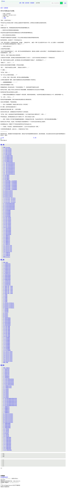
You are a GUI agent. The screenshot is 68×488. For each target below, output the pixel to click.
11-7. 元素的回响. (7, 445)
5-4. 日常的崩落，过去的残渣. (10, 185)
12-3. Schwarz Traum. (8, 353)
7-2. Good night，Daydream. (9, 199)
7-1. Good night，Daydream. (9, 198)
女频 (20, 2)
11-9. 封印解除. (6, 348)
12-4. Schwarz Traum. (8, 355)
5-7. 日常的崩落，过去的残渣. (10, 189)
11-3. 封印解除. (6, 340)
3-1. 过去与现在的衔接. (8, 379)
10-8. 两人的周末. (7, 227)
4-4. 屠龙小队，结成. (8, 290)
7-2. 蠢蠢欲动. (6, 408)
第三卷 (2, 365)
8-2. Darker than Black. (8, 415)
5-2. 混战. (5, 296)
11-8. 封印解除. (6, 347)
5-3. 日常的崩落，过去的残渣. (10, 183)
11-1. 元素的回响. (7, 437)
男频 (23, 2)
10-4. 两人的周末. (7, 221)
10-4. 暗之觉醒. (6, 330)
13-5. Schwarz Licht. (7, 250)
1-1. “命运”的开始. (7, 148)
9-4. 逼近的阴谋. (7, 322)
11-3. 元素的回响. (7, 440)
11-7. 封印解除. (6, 346)
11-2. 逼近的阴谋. (7, 230)
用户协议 (8, 478)
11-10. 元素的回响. (7, 450)
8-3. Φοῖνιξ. (5, 315)
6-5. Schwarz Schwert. (8, 195)
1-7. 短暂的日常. (7, 272)
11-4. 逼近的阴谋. (7, 232)
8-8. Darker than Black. (8, 422)
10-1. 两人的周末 (7, 217)
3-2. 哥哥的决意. (7, 282)
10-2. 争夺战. (6, 430)
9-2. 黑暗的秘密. (7, 424)
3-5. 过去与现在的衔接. (8, 384)
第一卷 (2, 144)
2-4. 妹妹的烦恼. (7, 279)
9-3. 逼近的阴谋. (7, 320)
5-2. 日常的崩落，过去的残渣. (10, 182)
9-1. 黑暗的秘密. (7, 423)
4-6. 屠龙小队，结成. (8, 293)
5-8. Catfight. (6, 397)
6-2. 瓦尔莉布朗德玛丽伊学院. (10, 399)
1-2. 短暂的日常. (7, 265)
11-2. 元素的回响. (7, 438)
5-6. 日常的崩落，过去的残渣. (10, 188)
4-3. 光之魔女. (6, 178)
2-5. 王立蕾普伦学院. (8, 161)
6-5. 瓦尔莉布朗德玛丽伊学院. (10, 404)
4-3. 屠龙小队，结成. (8, 289)
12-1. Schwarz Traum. (8, 351)
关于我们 (3, 478)
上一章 (2, 137)
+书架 (4, 17)
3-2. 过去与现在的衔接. (8, 380)
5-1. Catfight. (6, 388)
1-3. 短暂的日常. (7, 266)
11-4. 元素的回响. (7, 441)
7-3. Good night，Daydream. (9, 200)
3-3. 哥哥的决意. (7, 283)
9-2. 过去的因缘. (7, 212)
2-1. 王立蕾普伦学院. (8, 155)
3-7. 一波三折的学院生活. (9, 171)
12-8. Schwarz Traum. (8, 359)
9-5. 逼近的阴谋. (7, 323)
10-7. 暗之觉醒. (6, 334)
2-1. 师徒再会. (6, 376)
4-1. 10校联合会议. (7, 386)
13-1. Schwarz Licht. (7, 245)
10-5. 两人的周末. (7, 223)
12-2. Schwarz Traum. (8, 352)
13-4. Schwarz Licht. (7, 249)
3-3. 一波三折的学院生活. (9, 165)
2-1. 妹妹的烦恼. (7, 275)
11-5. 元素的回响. (7, 443)
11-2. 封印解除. (6, 339)
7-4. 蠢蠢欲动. (6, 411)
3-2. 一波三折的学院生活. (9, 164)
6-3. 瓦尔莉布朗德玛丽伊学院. (10, 401)
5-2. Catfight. (6, 390)
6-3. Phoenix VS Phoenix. (8, 305)
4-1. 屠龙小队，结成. (8, 286)
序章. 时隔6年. (6, 367)
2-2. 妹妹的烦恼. (7, 276)
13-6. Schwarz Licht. (7, 251)
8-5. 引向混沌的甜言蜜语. (9, 209)
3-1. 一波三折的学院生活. (9, 162)
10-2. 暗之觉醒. (6, 327)
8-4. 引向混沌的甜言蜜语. (9, 207)
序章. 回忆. (5, 262)
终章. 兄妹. (5, 362)
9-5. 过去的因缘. (7, 216)
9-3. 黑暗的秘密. (7, 426)
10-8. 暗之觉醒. (6, 336)
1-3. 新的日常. (6, 372)
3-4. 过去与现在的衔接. (8, 383)
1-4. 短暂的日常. (7, 268)
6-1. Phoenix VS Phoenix (8, 303)
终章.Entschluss (6, 256)
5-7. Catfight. (6, 396)
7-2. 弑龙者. (6, 310)
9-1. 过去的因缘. (7, 210)
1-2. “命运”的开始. (7, 150)
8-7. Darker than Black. (8, 421)
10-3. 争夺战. (6, 431)
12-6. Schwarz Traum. (8, 357)
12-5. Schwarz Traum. (8, 356)
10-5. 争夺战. (6, 434)
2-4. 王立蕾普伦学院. (8, 160)
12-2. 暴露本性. (6, 237)
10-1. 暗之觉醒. (6, 326)
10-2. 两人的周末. (7, 219)
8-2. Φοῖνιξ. (5, 314)
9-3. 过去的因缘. (7, 213)
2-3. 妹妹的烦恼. (7, 277)
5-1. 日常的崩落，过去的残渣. (10, 181)
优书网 (2, 477)
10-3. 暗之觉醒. (6, 329)
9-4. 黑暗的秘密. (7, 427)
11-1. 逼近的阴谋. (7, 228)
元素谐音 (6, 7)
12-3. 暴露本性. (6, 238)
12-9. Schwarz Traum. (8, 361)
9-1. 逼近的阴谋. (7, 318)
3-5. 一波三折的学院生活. (9, 168)
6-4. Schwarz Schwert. (8, 194)
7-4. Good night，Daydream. (9, 202)
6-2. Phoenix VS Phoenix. (8, 304)
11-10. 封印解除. (7, 350)
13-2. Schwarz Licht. (7, 246)
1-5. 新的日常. (6, 374)
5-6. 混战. (5, 301)
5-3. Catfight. (6, 391)
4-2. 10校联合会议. (7, 387)
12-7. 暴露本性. (6, 244)
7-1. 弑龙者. (6, 309)
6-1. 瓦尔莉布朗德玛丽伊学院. (10, 398)
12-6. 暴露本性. (6, 242)
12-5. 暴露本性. (6, 241)
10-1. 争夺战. (6, 429)
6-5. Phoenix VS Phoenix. (8, 307)
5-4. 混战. (5, 298)
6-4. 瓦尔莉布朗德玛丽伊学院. (10, 402)
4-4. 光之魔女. (6, 179)
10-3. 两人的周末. (7, 220)
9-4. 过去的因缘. (7, 214)
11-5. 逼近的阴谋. (7, 234)
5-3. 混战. (5, 297)
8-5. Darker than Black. (8, 418)
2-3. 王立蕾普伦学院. (8, 158)
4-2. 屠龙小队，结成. (8, 287)
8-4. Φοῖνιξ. (5, 316)
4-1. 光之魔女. (6, 175)
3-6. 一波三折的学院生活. (9, 169)
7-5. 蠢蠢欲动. (6, 412)
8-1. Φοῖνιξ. (5, 313)
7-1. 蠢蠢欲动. (6, 406)
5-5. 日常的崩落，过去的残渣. (10, 186)
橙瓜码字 (6, 477)
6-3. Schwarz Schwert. (8, 193)
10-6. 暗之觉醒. (6, 333)
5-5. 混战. (5, 300)
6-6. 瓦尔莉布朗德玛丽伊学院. (10, 405)
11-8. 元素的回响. (7, 447)
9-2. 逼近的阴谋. (7, 319)
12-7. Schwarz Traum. (8, 358)
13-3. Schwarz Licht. (7, 247)
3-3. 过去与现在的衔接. (8, 381)
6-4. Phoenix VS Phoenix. (8, 306)
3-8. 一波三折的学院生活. (9, 172)
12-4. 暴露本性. (6, 239)
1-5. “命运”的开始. (7, 154)
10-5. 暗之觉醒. (6, 332)
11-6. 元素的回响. (7, 444)
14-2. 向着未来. (6, 254)
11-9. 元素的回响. (7, 448)
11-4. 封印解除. (6, 341)
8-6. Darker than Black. (8, 419)
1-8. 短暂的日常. (7, 273)
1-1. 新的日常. (6, 369)
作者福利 (32, 2)
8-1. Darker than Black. (8, 413)
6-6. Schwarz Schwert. (8, 196)
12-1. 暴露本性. (6, 235)
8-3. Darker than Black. (8, 416)
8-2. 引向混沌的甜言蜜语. (9, 205)
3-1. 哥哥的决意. (7, 280)
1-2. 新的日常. (6, 370)
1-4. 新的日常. (6, 373)
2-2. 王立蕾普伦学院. (8, 157)
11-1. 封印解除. (6, 337)
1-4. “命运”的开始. (7, 153)
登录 (65, 3)
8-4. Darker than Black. (8, 417)
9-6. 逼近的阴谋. (7, 325)
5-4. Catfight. (6, 392)
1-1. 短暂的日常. (7, 263)
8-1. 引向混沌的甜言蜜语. (9, 203)
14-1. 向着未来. (6, 252)
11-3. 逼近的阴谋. (7, 231)
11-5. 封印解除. (6, 343)
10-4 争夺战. (6, 433)
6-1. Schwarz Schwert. (8, 190)
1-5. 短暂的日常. (7, 269)
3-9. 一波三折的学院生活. (9, 174)
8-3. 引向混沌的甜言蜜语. (9, 206)
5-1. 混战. (5, 294)
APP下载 (38, 2)
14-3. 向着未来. (6, 255)
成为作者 (27, 2)
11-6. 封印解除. (6, 344)
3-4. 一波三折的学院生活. (9, 167)
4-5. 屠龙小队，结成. (8, 291)
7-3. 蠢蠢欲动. (6, 409)
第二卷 (2, 259)
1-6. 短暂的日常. (7, 270)
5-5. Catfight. (6, 393)
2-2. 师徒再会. (6, 377)
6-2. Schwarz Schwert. (8, 191)
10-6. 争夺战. (6, 436)
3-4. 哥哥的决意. (7, 284)
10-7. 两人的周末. (7, 225)
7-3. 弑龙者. (6, 311)
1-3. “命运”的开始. (7, 151)
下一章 (34, 137)
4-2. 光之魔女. (6, 176)
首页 (2, 7)
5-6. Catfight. (6, 394)
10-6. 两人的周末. (7, 224)
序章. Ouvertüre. (6, 147)
